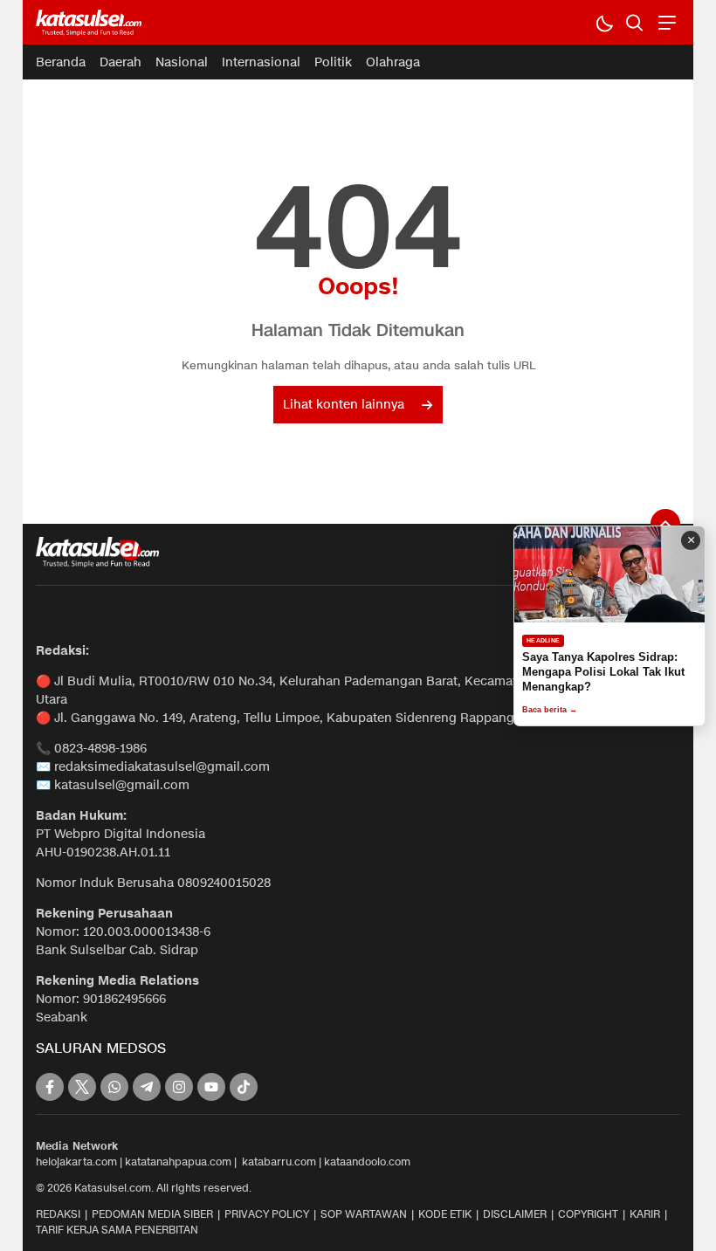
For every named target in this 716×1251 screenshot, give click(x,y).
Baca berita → (549, 709)
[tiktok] (244, 1087)
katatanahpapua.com (178, 1161)
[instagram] (179, 1087)
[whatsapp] (114, 1087)
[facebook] (50, 1087)
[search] (634, 22)
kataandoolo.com (367, 1161)
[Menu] (665, 22)
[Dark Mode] (604, 22)
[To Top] (665, 524)
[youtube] (211, 1087)
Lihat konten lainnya (343, 404)
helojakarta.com (76, 1161)
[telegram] (147, 1087)
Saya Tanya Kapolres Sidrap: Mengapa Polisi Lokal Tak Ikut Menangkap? (603, 671)
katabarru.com (279, 1161)
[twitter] (82, 1087)
